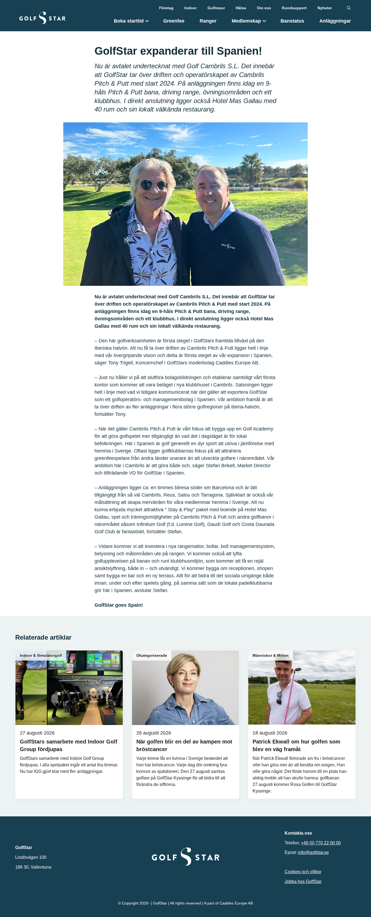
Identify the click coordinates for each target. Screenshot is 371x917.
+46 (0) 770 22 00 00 (321, 843)
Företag (166, 8)
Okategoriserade (151, 655)
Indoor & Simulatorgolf (41, 655)
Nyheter (324, 8)
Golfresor (216, 8)
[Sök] (348, 8)
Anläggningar (335, 21)
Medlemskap (246, 21)
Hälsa (241, 8)
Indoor (190, 8)
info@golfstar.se (313, 852)
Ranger (208, 21)
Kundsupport (294, 8)
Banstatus (292, 21)
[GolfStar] (42, 17)
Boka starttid (129, 21)
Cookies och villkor (303, 871)
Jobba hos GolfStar (303, 881)
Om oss (264, 8)
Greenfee (173, 21)
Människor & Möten (271, 655)
